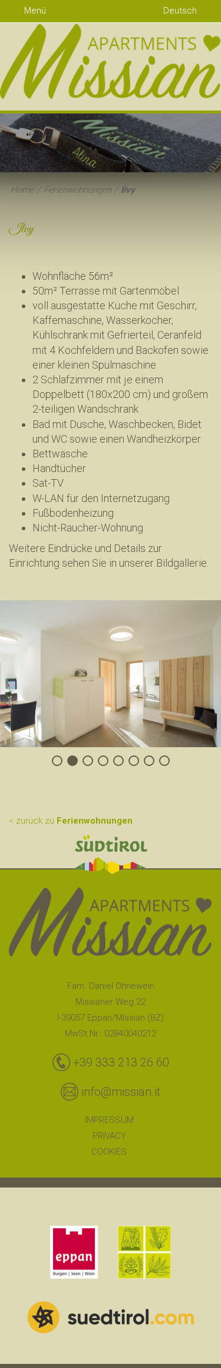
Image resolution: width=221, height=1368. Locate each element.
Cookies (109, 1151)
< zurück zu (71, 820)
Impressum (109, 1120)
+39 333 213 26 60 (121, 1062)
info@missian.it (120, 1092)
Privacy (109, 1135)
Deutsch (181, 10)
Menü (34, 10)
